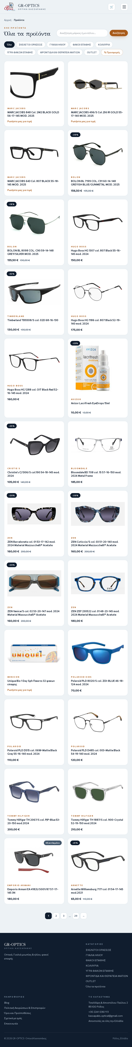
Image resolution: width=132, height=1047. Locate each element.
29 (75, 915)
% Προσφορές (112, 52)
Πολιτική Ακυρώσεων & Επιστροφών (24, 1007)
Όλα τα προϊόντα (95, 986)
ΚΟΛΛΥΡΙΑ (104, 44)
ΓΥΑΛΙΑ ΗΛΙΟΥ (57, 44)
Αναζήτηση (119, 33)
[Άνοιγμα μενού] (124, 7)
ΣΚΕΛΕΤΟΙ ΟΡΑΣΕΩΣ (30, 44)
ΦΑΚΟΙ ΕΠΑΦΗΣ (82, 44)
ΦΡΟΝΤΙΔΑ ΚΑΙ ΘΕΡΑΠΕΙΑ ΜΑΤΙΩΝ (60, 52)
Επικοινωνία (11, 1023)
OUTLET (92, 52)
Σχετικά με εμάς (13, 1018)
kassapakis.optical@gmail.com (106, 1015)
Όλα (9, 44)
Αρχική (7, 20)
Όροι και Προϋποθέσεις (17, 1012)
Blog (6, 1002)
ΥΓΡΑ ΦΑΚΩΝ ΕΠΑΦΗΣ (20, 52)
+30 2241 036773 (99, 1011)
